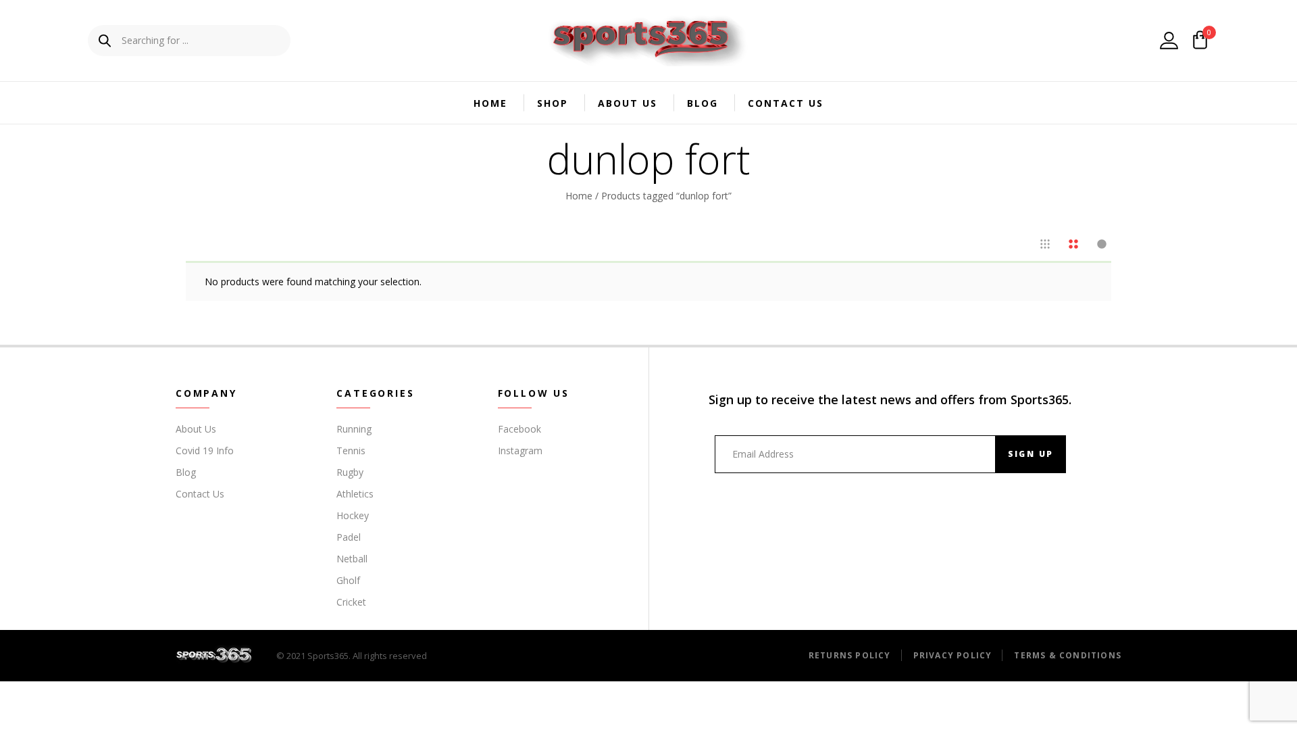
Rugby (349, 472)
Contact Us (785, 103)
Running (354, 428)
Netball (351, 558)
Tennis (350, 450)
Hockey (352, 515)
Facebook (519, 428)
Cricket (351, 601)
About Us (627, 103)
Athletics (355, 493)
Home (490, 103)
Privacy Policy (952, 655)
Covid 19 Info (205, 450)
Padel (348, 537)
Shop (552, 103)
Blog (702, 103)
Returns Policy (850, 655)
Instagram (520, 450)
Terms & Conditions (1067, 655)
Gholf (348, 580)
